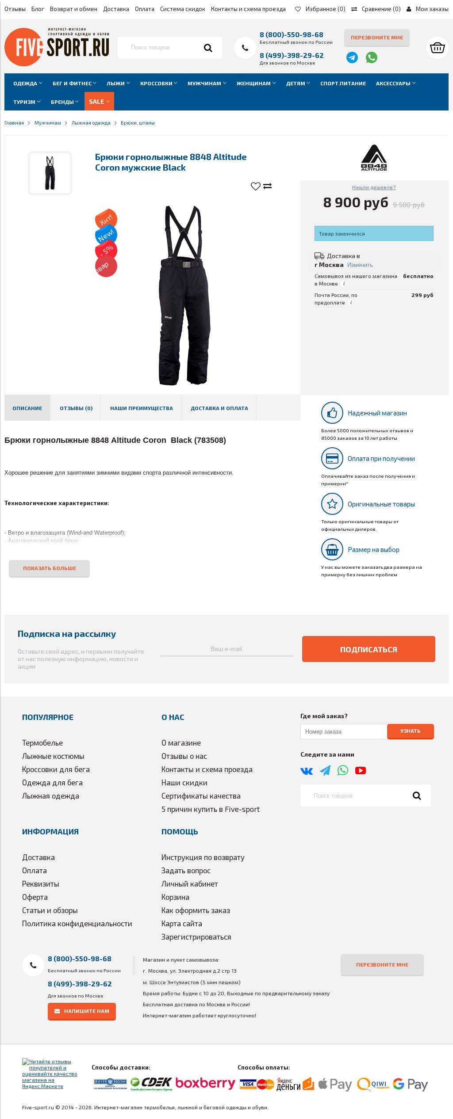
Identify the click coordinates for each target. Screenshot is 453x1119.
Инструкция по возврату (203, 857)
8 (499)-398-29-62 (292, 55)
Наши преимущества (141, 408)
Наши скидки (184, 782)
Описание (27, 408)
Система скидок (182, 8)
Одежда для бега (52, 782)
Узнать (410, 731)
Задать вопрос (186, 870)
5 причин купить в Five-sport (210, 808)
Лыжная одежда (50, 795)
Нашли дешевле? (373, 187)
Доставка (116, 8)
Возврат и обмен (73, 8)
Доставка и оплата (219, 408)
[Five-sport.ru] (56, 64)
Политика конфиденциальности (77, 923)
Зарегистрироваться (196, 936)
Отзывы (15, 8)
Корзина (175, 896)
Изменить (360, 265)
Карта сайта (181, 923)
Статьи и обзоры (50, 910)
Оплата (144, 8)
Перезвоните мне (377, 37)
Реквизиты (40, 883)
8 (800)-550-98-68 (291, 34)
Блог (37, 8)
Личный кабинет (189, 883)
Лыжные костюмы (53, 755)
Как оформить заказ (195, 910)
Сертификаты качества (201, 795)
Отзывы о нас (184, 755)
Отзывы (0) (76, 408)
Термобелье (42, 742)
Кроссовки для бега (56, 769)
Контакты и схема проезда (248, 8)
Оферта (35, 896)
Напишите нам (86, 1011)
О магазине (181, 742)
